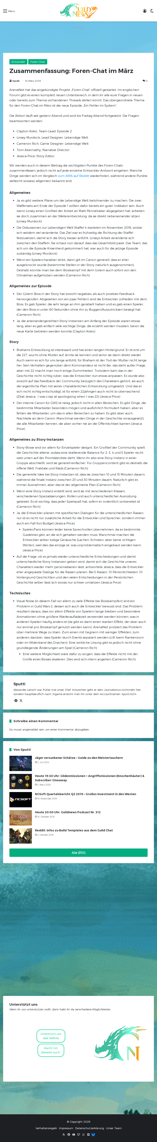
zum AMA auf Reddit (73, 176)
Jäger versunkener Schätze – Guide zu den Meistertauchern (79, 758)
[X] (20, 700)
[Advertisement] (78, 39)
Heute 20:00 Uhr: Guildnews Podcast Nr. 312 (68, 812)
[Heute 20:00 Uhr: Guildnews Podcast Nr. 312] (20, 817)
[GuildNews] (78, 11)
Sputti (15, 80)
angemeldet (30, 729)
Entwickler (18, 61)
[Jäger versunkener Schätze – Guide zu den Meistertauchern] (20, 763)
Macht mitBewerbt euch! (50, 1050)
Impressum (66, 1128)
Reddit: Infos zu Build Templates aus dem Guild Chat (74, 830)
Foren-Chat (37, 61)
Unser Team (114, 1128)
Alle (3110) (78, 852)
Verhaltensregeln (46, 1128)
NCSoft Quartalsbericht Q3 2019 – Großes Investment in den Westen (85, 794)
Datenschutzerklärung (89, 1128)
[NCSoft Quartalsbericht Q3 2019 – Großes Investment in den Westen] (20, 799)
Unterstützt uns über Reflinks (50, 1036)
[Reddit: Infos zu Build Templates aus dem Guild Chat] (20, 836)
